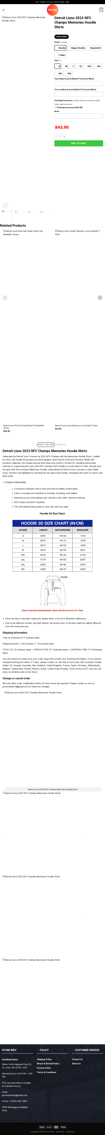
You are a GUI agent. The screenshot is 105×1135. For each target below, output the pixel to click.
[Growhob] (52, 10)
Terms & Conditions (46, 1072)
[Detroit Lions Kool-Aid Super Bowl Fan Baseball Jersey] (26, 325)
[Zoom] (5, 205)
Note (56, 111)
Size (57, 60)
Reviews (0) (61, 445)
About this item (46, 445)
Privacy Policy (44, 1068)
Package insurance (63, 100)
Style (57, 42)
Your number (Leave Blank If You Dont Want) (75, 89)
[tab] (46, 444)
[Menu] (3, 10)
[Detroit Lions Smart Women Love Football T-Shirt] (78, 325)
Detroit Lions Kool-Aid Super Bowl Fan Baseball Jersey (23, 426)
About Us (76, 1063)
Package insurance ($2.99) (70, 107)
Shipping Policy (44, 1059)
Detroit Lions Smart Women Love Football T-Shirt (76, 425)
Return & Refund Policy (48, 1063)
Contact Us (77, 1059)
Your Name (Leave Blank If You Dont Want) (74, 79)
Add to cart (78, 143)
